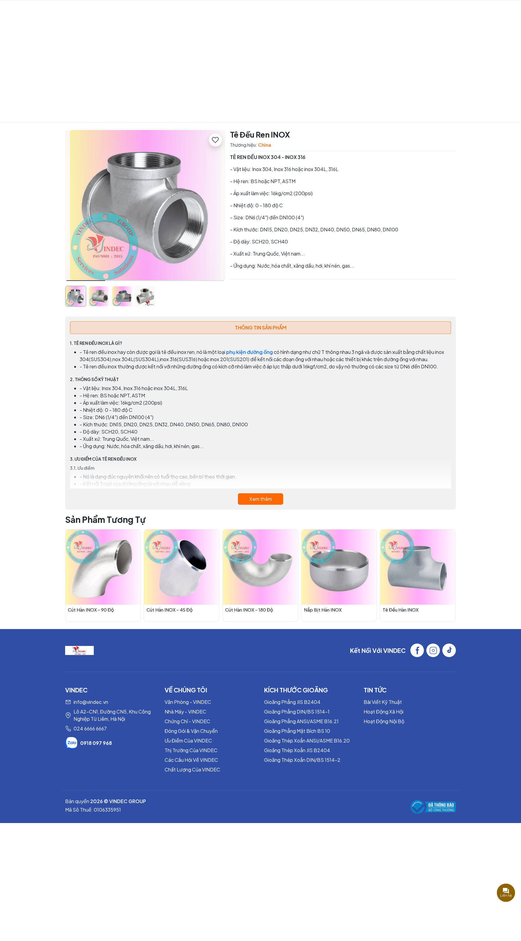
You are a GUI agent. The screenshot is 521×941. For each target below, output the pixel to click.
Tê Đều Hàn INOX (400, 609)
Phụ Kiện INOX (252, 85)
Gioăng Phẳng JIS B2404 (292, 702)
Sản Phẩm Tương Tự (105, 519)
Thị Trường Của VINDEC (191, 750)
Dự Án (257, 11)
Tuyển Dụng (382, 11)
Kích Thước (316, 11)
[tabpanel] (260, 422)
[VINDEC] (79, 650)
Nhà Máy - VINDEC (185, 711)
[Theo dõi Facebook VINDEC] (417, 650)
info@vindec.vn (91, 702)
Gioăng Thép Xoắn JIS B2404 (297, 750)
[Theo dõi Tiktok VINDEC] (449, 650)
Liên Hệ (352, 11)
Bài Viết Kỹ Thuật (383, 702)
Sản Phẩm (224, 11)
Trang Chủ (101, 11)
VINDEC (45, 11)
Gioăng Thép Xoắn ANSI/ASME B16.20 (307, 740)
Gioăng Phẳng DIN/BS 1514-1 (297, 711)
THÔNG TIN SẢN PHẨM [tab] (260, 327)
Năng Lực (164, 11)
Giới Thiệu (133, 11)
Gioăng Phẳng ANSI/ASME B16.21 (301, 721)
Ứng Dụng (283, 11)
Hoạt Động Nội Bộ (384, 721)
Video (197, 11)
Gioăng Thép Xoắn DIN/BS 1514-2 (302, 760)
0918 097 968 (96, 743)
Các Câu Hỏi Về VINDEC (191, 760)
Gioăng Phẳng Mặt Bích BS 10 (297, 731)
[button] (216, 206)
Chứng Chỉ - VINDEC (187, 721)
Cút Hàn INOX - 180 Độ (249, 609)
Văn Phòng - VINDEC (188, 702)
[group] (145, 205)
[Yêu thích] (215, 140)
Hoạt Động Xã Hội (383, 711)
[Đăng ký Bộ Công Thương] (433, 807)
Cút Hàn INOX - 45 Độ (170, 609)
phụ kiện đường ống (249, 352)
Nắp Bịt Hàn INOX (323, 609)
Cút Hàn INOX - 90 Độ (91, 609)
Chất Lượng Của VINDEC (192, 769)
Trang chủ (214, 85)
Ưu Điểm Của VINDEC (188, 740)
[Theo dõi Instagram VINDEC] (433, 650)
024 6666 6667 (90, 728)
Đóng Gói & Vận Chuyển (191, 731)
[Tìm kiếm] (497, 11)
